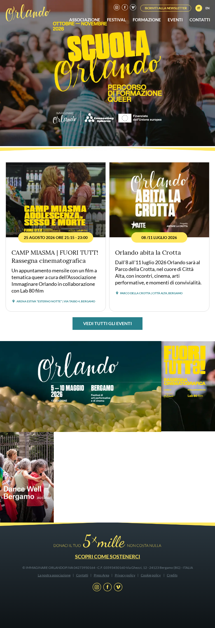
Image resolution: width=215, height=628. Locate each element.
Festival (116, 19)
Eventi (175, 19)
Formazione (147, 19)
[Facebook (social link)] (125, 8)
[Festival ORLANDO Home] (28, 12)
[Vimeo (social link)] (133, 8)
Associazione (84, 19)
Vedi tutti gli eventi (107, 323)
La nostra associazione (54, 575)
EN (207, 8)
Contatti (200, 19)
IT (198, 8)
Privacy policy (125, 575)
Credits (172, 575)
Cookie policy (151, 575)
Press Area (101, 575)
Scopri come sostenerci (107, 556)
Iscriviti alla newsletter (166, 8)
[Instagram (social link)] (117, 8)
